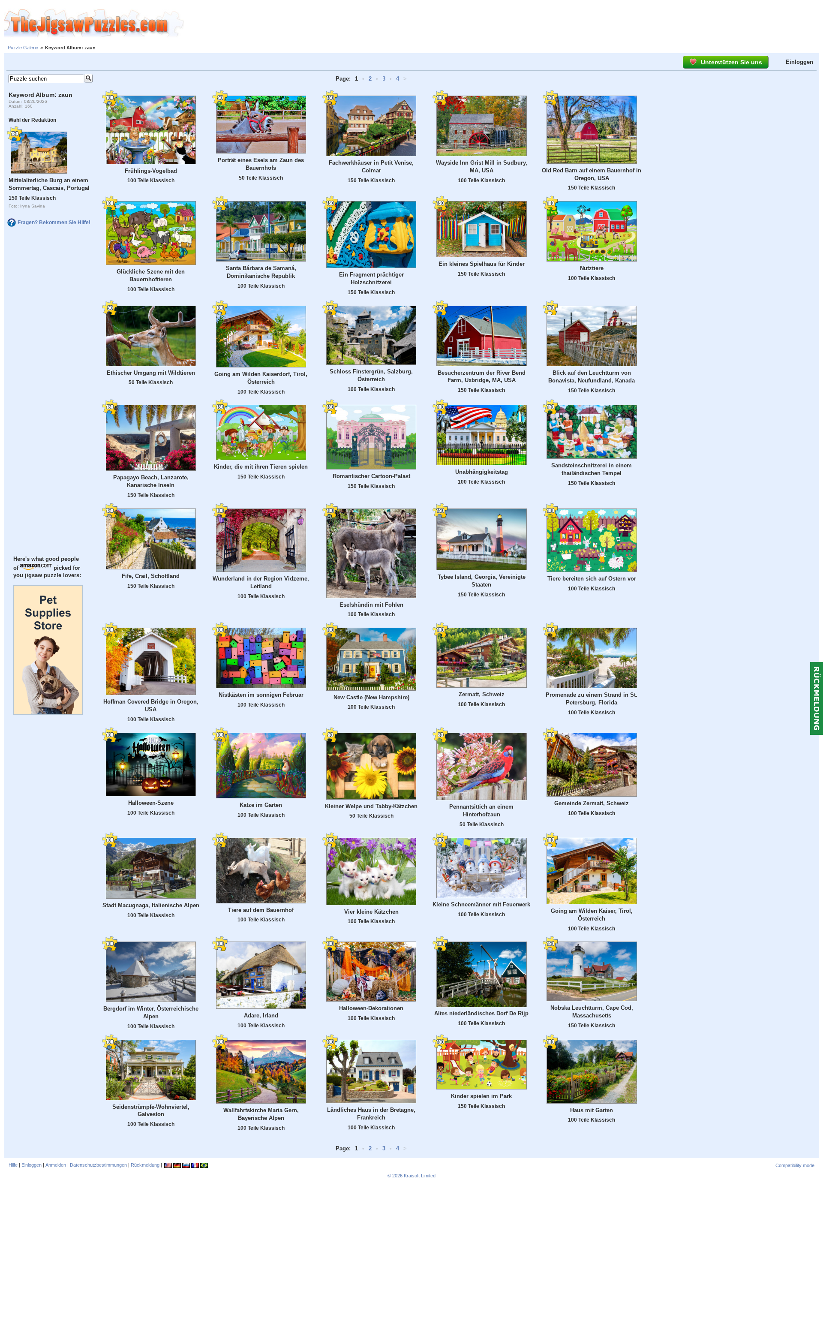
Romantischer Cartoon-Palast (371, 476)
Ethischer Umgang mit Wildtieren (151, 373)
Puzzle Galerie (23, 47)
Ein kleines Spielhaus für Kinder (482, 264)
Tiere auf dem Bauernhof (261, 910)
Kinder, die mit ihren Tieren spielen (261, 466)
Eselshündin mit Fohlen (371, 605)
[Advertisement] (504, 23)
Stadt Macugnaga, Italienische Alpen (150, 905)
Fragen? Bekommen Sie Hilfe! (54, 223)
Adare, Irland (261, 1015)
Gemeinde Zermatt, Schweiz (591, 803)
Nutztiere (592, 268)
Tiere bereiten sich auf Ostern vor (591, 578)
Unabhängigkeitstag (481, 472)
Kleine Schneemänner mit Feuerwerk (481, 904)
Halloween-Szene (151, 803)
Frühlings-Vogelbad (151, 171)
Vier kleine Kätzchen (371, 912)
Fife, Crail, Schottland (151, 576)
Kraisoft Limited (420, 1175)
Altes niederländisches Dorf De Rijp (481, 1013)
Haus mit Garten (591, 1110)
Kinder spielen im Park (481, 1096)
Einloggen (799, 62)
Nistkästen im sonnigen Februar (261, 695)
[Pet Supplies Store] (48, 712)
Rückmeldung (145, 1165)
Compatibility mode (794, 1165)
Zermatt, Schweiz (482, 694)
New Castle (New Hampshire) (371, 697)
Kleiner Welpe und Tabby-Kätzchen (371, 806)
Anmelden (55, 1165)
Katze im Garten (261, 805)
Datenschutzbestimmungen (98, 1165)
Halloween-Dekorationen (371, 1008)
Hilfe (13, 1165)
